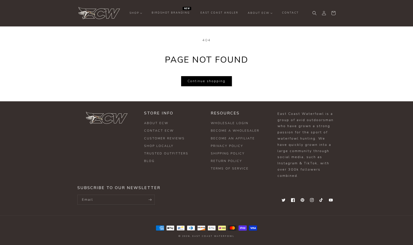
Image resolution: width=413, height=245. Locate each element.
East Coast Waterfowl (213, 236)
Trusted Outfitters (166, 153)
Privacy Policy (227, 146)
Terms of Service (230, 168)
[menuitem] (135, 13)
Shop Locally (159, 146)
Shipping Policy (228, 153)
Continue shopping (206, 81)
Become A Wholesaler (235, 131)
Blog (149, 161)
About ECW (156, 123)
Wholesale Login (229, 123)
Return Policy (226, 161)
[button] (314, 13)
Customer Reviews (164, 138)
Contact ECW (159, 131)
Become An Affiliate (233, 138)
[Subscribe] (150, 200)
